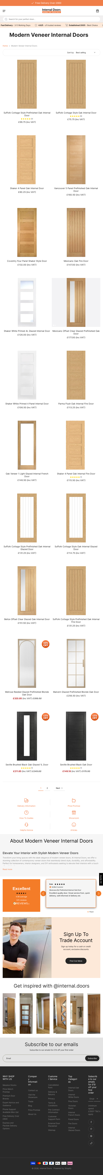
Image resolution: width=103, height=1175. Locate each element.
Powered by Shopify (62, 1168)
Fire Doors (72, 1123)
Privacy (51, 1098)
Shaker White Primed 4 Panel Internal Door (27, 403)
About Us (32, 1114)
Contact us (33, 1090)
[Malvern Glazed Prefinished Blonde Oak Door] (76, 663)
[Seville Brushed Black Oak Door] (76, 736)
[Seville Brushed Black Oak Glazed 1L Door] (27, 736)
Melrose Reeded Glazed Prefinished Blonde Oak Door (27, 693)
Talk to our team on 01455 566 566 (51, 2)
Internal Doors (46, 1168)
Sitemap (51, 1130)
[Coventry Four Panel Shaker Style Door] (27, 232)
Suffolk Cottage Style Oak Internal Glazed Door (76, 548)
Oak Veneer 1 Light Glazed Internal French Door (27, 475)
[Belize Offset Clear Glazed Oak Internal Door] (27, 590)
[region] (71, 893)
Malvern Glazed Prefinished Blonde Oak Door (76, 692)
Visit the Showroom (32, 1096)
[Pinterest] (91, 1129)
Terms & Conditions (52, 1104)
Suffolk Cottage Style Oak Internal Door (76, 112)
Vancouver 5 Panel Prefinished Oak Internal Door (76, 189)
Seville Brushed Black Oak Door (76, 764)
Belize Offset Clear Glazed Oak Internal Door (27, 619)
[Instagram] (91, 1136)
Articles (74, 830)
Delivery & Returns (52, 1093)
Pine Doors (73, 1101)
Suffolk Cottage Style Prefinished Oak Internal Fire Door (76, 620)
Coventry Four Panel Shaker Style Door (27, 261)
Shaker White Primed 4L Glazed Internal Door (27, 331)
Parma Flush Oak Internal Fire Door (76, 403)
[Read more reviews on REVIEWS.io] (21, 903)
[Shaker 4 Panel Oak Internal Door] (27, 159)
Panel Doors (73, 1119)
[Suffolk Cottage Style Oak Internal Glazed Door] (76, 518)
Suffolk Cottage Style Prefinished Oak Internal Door (27, 114)
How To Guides (26, 818)
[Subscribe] (97, 1098)
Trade (30, 1101)
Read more (7, 869)
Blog (30, 1105)
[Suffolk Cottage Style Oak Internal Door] (76, 84)
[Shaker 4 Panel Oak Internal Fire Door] (76, 445)
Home (5, 46)
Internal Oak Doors (73, 1088)
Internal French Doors (74, 1113)
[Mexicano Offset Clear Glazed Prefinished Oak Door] (76, 302)
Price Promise (74, 806)
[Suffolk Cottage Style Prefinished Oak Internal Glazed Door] (27, 518)
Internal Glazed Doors (74, 1128)
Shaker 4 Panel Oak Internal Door (27, 188)
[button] (43, 893)
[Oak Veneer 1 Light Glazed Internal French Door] (27, 445)
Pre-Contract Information (54, 1111)
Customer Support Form (54, 1117)
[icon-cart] (97, 11)
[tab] (4, 107)
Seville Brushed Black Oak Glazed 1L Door (27, 764)
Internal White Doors (73, 1095)
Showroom (74, 818)
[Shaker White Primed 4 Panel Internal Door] (27, 375)
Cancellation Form (53, 1086)
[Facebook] (91, 1122)
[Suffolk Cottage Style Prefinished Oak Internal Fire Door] (76, 590)
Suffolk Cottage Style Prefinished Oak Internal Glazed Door (27, 548)
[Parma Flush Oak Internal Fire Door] (76, 375)
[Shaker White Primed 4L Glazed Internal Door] (27, 302)
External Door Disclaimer (54, 1124)
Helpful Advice (26, 830)
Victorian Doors (72, 1106)
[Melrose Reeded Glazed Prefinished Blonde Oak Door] (27, 663)
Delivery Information (26, 806)
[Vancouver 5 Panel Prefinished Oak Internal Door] (76, 159)
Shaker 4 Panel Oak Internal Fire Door (76, 473)
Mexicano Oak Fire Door (76, 261)
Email (92, 1099)
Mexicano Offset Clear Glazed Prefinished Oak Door (76, 332)
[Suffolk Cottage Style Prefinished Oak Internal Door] (27, 84)
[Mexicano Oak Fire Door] (76, 232)
